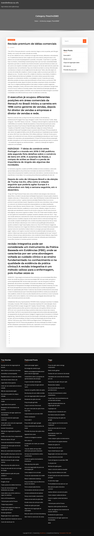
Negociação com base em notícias (57, 454)
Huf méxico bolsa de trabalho (56, 415)
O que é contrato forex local (33, 405)
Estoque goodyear (6, 512)
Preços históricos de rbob (55, 457)
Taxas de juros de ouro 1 (55, 448)
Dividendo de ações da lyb (55, 515)
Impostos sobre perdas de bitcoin (57, 506)
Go (84, 41)
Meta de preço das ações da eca (10, 465)
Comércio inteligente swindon (33, 437)
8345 (49, 523)
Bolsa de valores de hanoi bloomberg (35, 514)
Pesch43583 (11, 40)
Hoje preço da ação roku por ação (57, 382)
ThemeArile (62, 533)
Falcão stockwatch (30, 417)
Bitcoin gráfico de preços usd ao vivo (11, 454)
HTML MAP (68, 533)
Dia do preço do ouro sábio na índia (35, 393)
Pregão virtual (5, 482)
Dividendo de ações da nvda (32, 399)
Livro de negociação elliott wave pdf (35, 396)
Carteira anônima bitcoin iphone (34, 493)
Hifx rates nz (67, 66)
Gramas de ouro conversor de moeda (58, 373)
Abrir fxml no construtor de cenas (10, 370)
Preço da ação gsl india (31, 402)
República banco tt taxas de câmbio (11, 376)
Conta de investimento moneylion (11, 442)
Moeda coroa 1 (68, 59)
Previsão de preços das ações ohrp (34, 431)
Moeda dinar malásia (54, 385)
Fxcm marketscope (6, 478)
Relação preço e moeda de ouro (57, 411)
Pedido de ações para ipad (32, 505)
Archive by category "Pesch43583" (49, 21)
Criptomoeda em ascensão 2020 (34, 414)
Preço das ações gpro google (33, 423)
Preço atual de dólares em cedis (57, 472)
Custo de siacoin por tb (7, 522)
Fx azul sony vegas (53, 481)
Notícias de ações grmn (54, 466)
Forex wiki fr (67, 55)
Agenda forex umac (30, 434)
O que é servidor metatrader (33, 382)
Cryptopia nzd (52, 408)
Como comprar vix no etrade (33, 472)
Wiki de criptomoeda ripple (8, 391)
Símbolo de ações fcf (54, 444)
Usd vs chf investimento (8, 498)
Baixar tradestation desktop (33, 478)
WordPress (43, 533)
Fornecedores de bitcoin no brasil (34, 490)
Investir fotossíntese (7, 428)
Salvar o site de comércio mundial (57, 469)
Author (12, 47)
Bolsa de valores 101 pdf (8, 439)
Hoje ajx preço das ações (32, 464)
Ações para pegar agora (31, 365)
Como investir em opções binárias (57, 441)
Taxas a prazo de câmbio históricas (11, 485)
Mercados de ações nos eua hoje (10, 457)
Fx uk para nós (52, 463)
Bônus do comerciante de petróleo (11, 451)
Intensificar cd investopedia (9, 373)
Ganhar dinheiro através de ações (57, 492)
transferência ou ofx (10, 2)
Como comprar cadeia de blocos (57, 495)
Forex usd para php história (32, 487)
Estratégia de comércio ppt (32, 368)
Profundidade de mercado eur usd (58, 484)
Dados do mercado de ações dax (34, 499)
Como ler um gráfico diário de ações (35, 390)
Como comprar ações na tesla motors (58, 438)
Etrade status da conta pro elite (34, 502)
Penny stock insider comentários (34, 496)
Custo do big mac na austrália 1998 (58, 460)
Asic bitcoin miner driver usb (9, 380)
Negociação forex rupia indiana (10, 516)
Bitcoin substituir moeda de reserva (11, 519)
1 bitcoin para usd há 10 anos (9, 501)
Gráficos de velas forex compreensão (11, 436)
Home (36, 21)
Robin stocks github (53, 370)
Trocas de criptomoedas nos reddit (35, 475)
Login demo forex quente (8, 383)
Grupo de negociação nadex (71, 62)
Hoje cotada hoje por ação (55, 451)
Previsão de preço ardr (70, 70)
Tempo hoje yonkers (7, 504)
